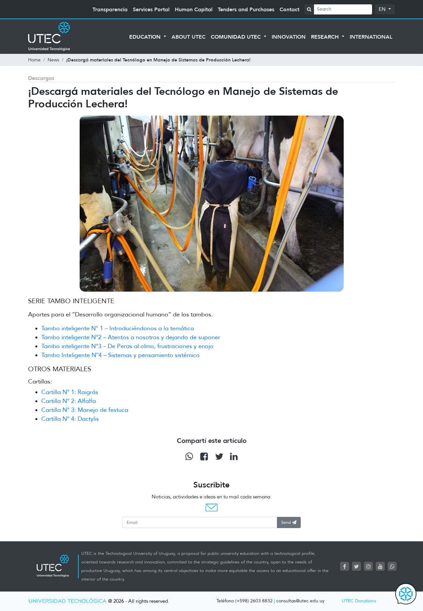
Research (325, 36)
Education (145, 36)
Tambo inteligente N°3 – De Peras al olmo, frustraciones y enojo (127, 346)
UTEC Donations (359, 601)
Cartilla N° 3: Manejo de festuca (84, 409)
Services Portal (151, 9)
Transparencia (110, 9)
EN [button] (383, 9)
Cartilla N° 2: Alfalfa (68, 401)
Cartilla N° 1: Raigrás (69, 392)
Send (286, 522)
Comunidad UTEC (236, 36)
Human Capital (193, 9)
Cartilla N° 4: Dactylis (70, 418)
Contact (289, 9)
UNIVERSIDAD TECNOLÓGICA (67, 601)
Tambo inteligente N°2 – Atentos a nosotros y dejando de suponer (130, 337)
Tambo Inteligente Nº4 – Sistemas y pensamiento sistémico (120, 355)
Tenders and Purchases (246, 9)
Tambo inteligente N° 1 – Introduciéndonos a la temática (117, 328)
